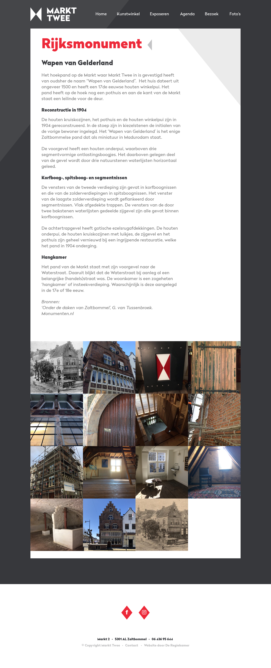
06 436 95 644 (163, 639)
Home (101, 14)
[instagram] (144, 612)
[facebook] (126, 612)
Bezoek (211, 14)
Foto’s (235, 14)
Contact (131, 645)
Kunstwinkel (128, 14)
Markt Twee (53, 14)
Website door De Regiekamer (166, 645)
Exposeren (159, 14)
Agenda (187, 14)
